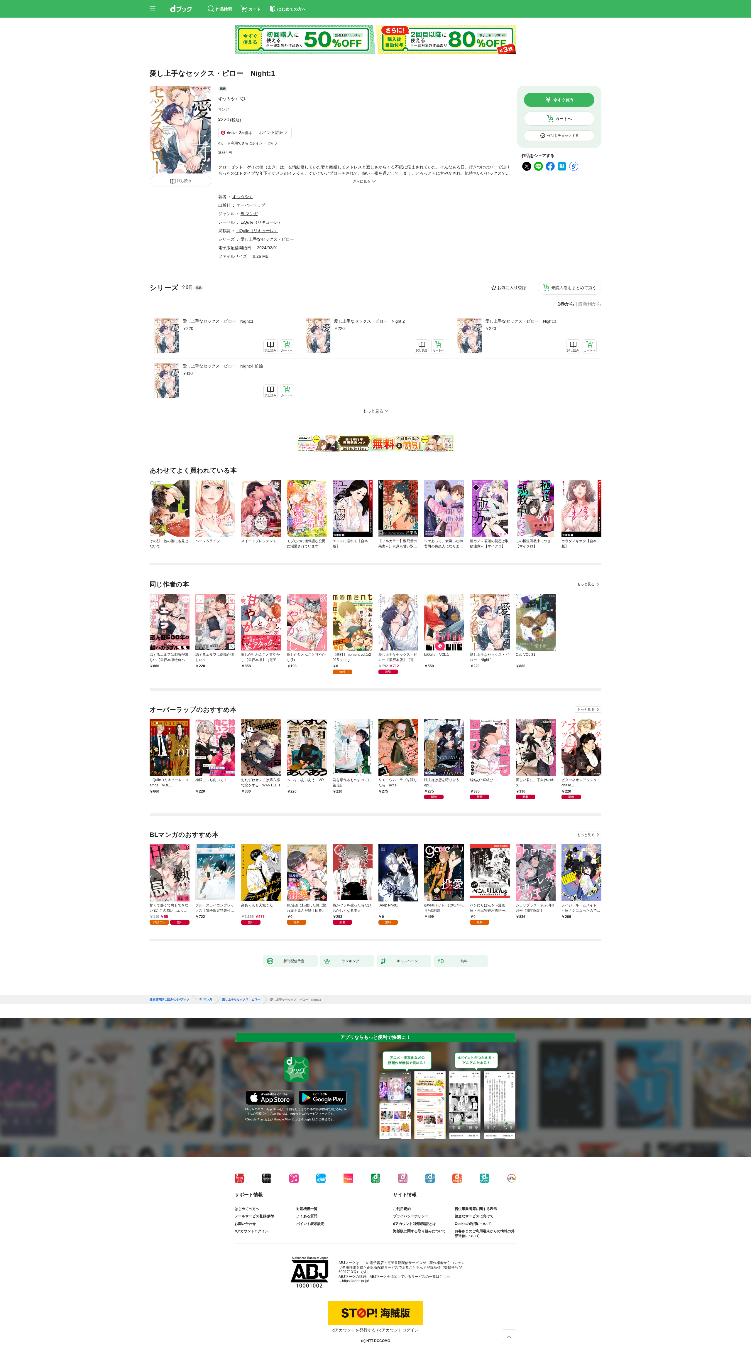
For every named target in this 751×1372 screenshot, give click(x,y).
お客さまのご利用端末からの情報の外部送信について (485, 1233)
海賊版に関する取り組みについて (419, 1231)
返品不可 (225, 152)
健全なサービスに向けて (474, 1216)
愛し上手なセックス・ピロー (267, 239)
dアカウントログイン (251, 1231)
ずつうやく (228, 99)
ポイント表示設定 (310, 1224)
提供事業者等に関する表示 (476, 1209)
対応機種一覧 (306, 1209)
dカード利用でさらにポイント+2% (245, 143)
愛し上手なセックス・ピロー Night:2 (369, 321)
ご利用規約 (402, 1209)
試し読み (184, 181)
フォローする (243, 99)
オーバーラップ (250, 205)
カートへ (563, 118)
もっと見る (586, 584)
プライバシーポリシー (410, 1216)
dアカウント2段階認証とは (414, 1224)
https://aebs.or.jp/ (355, 1281)
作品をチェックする (563, 136)
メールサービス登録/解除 (254, 1216)
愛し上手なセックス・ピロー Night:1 (218, 321)
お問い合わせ (245, 1224)
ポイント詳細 (271, 132)
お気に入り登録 (511, 287)
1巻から (566, 304)
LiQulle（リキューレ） (261, 222)
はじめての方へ (247, 1209)
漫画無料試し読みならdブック (170, 999)
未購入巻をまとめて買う (573, 287)
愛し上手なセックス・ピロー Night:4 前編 (223, 366)
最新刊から (589, 304)
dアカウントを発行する (354, 1330)
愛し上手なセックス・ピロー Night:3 (521, 321)
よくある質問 (306, 1216)
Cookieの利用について (473, 1224)
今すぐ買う (563, 99)
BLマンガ (249, 213)
